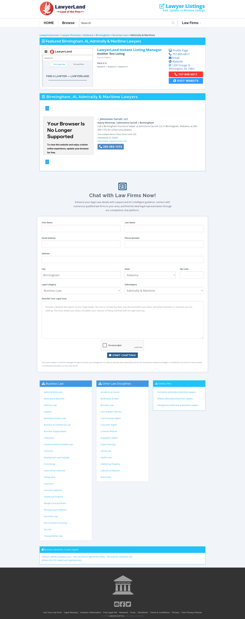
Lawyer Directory (71, 35)
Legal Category (49, 284)
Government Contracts (54, 470)
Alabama (88, 35)
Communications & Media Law (58, 444)
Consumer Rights (109, 424)
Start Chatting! (124, 355)
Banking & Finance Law (55, 418)
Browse (68, 23)
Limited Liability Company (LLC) (56, 556)
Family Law (106, 451)
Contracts (48, 451)
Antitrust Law (50, 405)
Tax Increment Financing (55, 522)
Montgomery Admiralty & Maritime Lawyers (178, 405)
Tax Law (47, 529)
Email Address (49, 238)
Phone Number (132, 238)
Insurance (48, 483)
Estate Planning (108, 444)
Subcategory (131, 284)
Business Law (120, 35)
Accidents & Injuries (110, 392)
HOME (49, 23)
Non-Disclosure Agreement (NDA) (89, 556)
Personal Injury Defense (55, 509)
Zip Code (184, 269)
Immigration (50, 477)
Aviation (48, 411)
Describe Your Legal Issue (54, 298)
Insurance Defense (53, 490)
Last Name (130, 222)
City (44, 269)
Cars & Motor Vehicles (111, 411)
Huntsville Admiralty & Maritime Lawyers (176, 392)
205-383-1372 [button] (112, 147)
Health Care (106, 457)
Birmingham (103, 35)
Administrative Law (53, 392)
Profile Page (180, 50)
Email (175, 58)
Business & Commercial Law (57, 424)
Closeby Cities (164, 383)
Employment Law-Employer (57, 457)
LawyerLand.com (49, 35)
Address (46, 253)
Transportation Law (53, 536)
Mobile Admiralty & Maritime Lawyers (175, 398)
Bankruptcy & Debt (110, 398)
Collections (49, 437)
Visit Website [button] (187, 81)
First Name (47, 222)
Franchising (49, 464)
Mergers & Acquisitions (55, 503)
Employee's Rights (109, 437)
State (127, 269)
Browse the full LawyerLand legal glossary (62, 560)
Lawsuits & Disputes (110, 470)
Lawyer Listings (184, 6)
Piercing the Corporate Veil (119, 556)
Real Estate (106, 477)
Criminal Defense (109, 431)
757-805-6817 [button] (187, 74)
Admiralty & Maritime (54, 398)
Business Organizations (55, 431)
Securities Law (51, 516)
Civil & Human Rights (111, 418)
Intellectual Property (53, 496)
